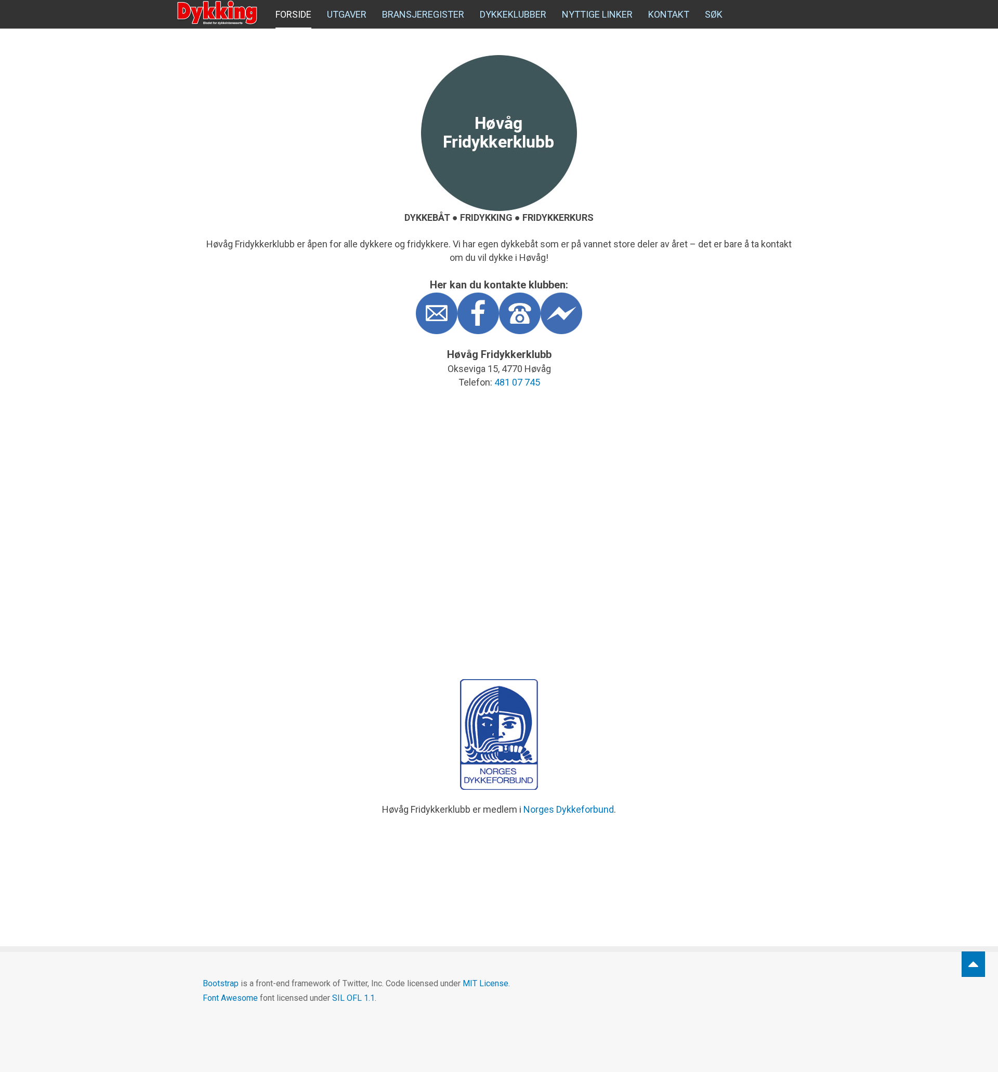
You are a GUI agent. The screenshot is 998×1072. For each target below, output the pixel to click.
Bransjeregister (423, 14)
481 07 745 (517, 382)
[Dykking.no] (218, 13)
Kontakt (668, 14)
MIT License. (486, 983)
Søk (714, 14)
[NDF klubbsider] (499, 734)
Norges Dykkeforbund (568, 809)
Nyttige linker (597, 14)
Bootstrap (221, 983)
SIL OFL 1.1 (353, 998)
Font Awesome (230, 998)
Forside (293, 14)
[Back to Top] (973, 964)
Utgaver (346, 14)
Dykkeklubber (513, 14)
